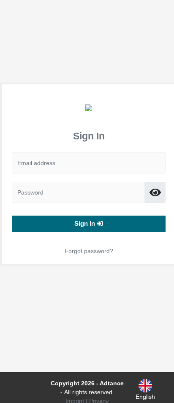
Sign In (85, 223)
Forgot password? (89, 251)
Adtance (112, 383)
